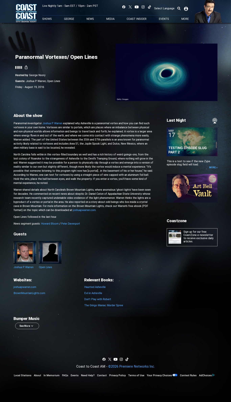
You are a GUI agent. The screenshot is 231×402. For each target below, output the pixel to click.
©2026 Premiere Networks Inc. (131, 366)
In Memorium (52, 375)
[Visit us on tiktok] (149, 7)
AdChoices (205, 375)
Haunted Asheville (95, 287)
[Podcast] (214, 120)
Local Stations (22, 375)
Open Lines (53, 81)
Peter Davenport (70, 223)
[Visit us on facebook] (124, 7)
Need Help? (88, 375)
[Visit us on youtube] (137, 7)
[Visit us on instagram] (143, 7)
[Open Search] (179, 8)
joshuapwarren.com (84, 210)
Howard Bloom (50, 223)
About (37, 375)
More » (213, 167)
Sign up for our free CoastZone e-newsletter (198, 233)
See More (24, 326)
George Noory (37, 75)
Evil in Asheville (93, 293)
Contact (102, 375)
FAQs (65, 375)
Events (164, 19)
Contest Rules (188, 375)
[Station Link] (26, 13)
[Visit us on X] (130, 7)
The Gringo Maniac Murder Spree (103, 305)
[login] (186, 8)
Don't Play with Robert (97, 299)
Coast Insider (136, 19)
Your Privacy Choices (159, 375)
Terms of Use (136, 375)
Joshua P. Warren (36, 81)
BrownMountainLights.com (29, 293)
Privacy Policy (117, 375)
